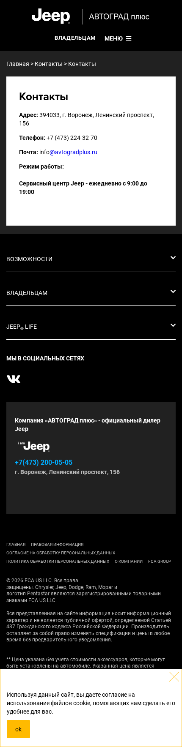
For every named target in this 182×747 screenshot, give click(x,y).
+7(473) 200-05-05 (43, 462)
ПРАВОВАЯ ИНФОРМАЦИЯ (57, 544)
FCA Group (159, 561)
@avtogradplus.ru (73, 152)
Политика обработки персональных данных (57, 561)
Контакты (49, 63)
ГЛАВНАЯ (15, 544)
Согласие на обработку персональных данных (60, 553)
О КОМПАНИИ (129, 561)
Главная (17, 63)
